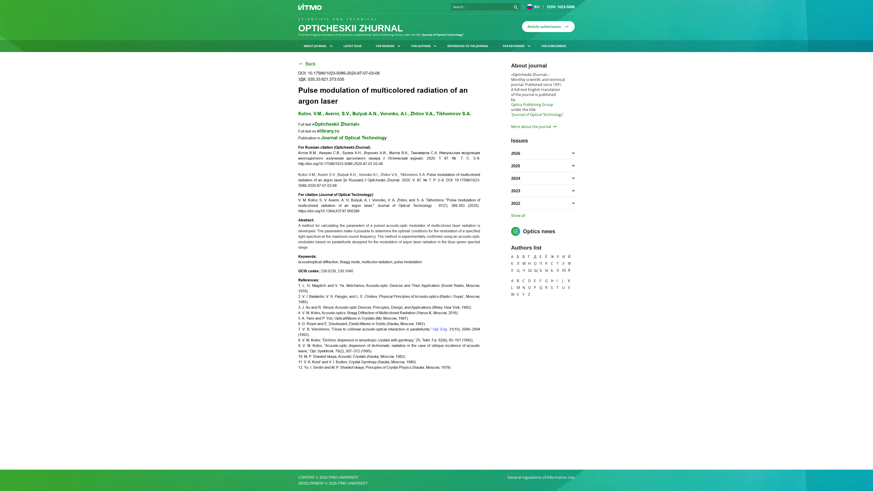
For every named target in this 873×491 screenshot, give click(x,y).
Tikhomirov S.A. (453, 113)
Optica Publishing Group (532, 104)
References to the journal (468, 46)
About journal (315, 46)
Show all (518, 215)
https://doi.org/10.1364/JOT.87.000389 (328, 211)
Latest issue (353, 46)
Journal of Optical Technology (354, 137)
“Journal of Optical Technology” (442, 35)
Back (311, 63)
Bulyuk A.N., (365, 113)
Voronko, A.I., (394, 113)
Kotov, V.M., (311, 113)
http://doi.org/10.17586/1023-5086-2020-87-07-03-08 (340, 164)
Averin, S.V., (338, 113)
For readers (385, 46)
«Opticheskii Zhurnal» (336, 124)
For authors (421, 46)
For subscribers (553, 46)
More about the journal (531, 126)
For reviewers (513, 46)
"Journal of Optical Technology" (537, 114)
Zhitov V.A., (422, 113)
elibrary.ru (328, 130)
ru (536, 6)
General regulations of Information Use (541, 477)
